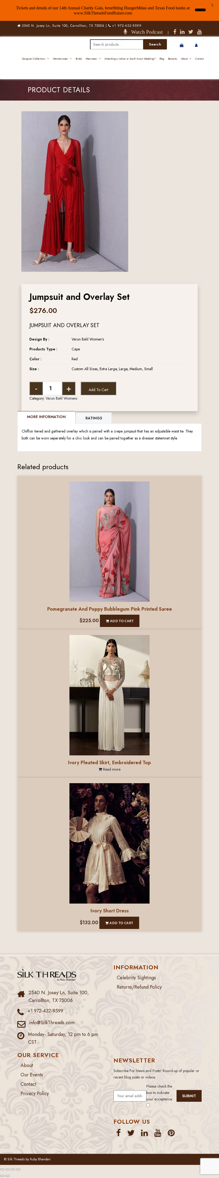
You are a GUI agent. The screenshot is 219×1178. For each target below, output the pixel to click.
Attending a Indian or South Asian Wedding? (129, 59)
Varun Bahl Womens (61, 398)
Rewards (172, 59)
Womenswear (60, 59)
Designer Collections (33, 59)
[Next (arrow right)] (7, 1176)
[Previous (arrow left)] (2, 1176)
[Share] (13, 1169)
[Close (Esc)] (18, 1169)
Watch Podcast (145, 32)
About (184, 59)
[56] (74, 114)
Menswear (91, 59)
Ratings (93, 418)
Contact (199, 59)
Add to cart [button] (121, 620)
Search (155, 44)
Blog (161, 59)
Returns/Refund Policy (139, 987)
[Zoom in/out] (2, 1169)
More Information (46, 416)
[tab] (46, 417)
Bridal (79, 59)
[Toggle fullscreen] (7, 1169)
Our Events (32, 1074)
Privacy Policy (35, 1093)
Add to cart (98, 389)
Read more (111, 769)
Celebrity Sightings (136, 977)
